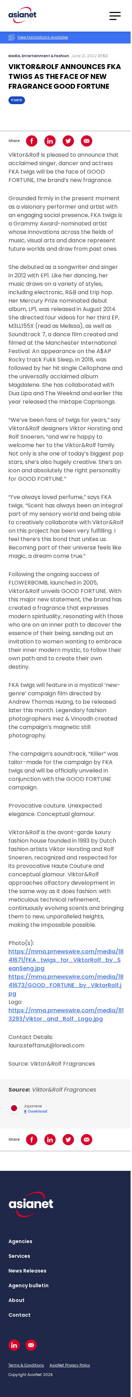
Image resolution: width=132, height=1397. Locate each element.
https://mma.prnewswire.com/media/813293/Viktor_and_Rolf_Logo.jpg (66, 1014)
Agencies (20, 1241)
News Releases (27, 1270)
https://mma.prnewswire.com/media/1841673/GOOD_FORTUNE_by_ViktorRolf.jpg (66, 985)
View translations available (43, 37)
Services (19, 1256)
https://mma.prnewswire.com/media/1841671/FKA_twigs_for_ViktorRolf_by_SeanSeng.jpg (66, 959)
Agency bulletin (28, 1285)
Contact (19, 1314)
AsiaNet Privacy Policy (70, 1365)
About (16, 1300)
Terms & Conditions (26, 1365)
